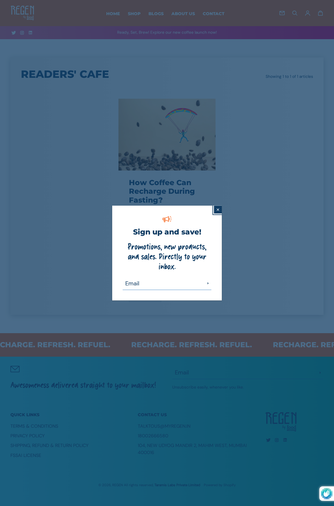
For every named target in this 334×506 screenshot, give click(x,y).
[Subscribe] (208, 283)
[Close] (218, 210)
